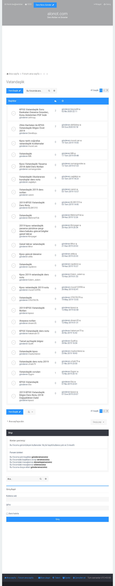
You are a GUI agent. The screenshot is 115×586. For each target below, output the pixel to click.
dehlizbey (75, 125)
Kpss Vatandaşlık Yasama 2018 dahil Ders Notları (33, 165)
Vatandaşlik (25, 264)
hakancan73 (33, 333)
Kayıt (13, 489)
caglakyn (32, 182)
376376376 (33, 300)
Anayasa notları (27, 320)
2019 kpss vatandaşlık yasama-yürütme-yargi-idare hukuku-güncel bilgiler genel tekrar (33, 229)
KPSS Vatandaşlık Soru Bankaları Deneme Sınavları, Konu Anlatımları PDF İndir (34, 112)
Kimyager (32, 236)
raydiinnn (32, 267)
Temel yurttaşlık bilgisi (31, 341)
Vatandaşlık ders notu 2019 (34, 361)
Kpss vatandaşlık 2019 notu (34, 287)
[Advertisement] (57, 50)
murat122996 (34, 290)
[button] (107, 90)
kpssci (31, 313)
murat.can (32, 146)
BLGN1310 (33, 208)
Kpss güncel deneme (30, 254)
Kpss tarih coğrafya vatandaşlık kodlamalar (31, 142)
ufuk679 (32, 364)
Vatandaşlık (15, 82)
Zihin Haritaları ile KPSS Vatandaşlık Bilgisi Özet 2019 (31, 128)
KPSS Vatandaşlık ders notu (34, 331)
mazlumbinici (34, 354)
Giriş (8, 489)
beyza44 (74, 109)
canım (31, 195)
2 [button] (104, 90)
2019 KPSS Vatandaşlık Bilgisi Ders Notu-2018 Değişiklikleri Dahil (32, 395)
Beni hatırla (14, 513)
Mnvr (30, 246)
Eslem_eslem (34, 280)
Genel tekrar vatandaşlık (32, 244)
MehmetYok (33, 218)
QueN (30, 344)
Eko (30, 384)
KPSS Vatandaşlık (28, 382)
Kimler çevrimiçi (17, 441)
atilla (30, 257)
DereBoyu (32, 133)
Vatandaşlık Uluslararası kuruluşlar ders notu (32, 178)
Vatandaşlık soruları (29, 371)
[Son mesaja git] (80, 109)
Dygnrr (31, 374)
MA (29, 156)
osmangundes (34, 169)
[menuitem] (28, 4)
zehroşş (31, 117)
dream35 (32, 323)
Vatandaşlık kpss (28, 351)
